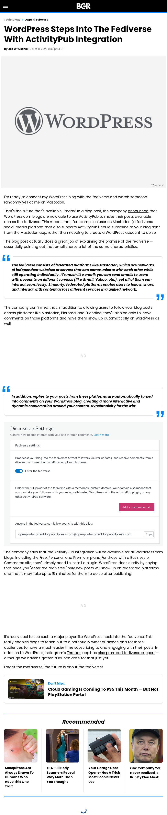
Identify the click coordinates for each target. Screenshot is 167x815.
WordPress (144, 319)
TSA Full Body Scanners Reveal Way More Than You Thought (61, 775)
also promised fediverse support (126, 653)
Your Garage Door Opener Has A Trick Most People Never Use (104, 775)
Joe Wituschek (18, 49)
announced (138, 211)
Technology (12, 19)
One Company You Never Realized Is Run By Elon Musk (146, 772)
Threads (74, 653)
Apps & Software (36, 19)
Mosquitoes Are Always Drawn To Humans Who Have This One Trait (19, 777)
